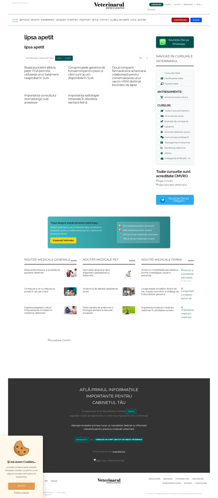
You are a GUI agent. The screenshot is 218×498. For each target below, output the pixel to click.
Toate (74, 261)
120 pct (177, 4)
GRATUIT (131, 411)
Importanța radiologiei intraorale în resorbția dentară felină (83, 99)
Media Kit (47, 495)
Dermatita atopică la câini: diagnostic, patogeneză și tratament (96, 273)
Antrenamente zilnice (176, 97)
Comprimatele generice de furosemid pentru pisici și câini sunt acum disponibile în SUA (86, 73)
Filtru (59, 58)
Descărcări (198, 479)
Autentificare (180, 20)
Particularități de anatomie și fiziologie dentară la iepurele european (98, 310)
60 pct (168, 4)
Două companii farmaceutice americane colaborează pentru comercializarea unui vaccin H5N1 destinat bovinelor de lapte (129, 76)
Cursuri (196, 20)
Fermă (54, 481)
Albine (167, 153)
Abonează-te (81, 440)
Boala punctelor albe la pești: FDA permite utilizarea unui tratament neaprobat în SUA (41, 73)
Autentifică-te (119, 452)
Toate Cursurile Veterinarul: (178, 110)
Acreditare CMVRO (171, 483)
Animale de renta (174, 116)
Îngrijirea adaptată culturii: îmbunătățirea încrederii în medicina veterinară (38, 310)
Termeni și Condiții (47, 492)
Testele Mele (171, 83)
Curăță (68, 58)
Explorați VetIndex (63, 240)
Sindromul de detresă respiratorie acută (100, 290)
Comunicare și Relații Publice (178, 137)
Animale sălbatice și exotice (178, 132)
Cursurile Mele (172, 73)
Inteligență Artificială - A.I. (177, 158)
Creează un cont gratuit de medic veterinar (119, 440)
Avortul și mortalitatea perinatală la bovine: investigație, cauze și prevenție (159, 273)
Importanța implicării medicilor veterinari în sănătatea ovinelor (157, 309)
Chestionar (201, 483)
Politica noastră (21, 492)
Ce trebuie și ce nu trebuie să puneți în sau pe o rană (39, 290)
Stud (198, 4)
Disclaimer (61, 492)
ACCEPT (21, 486)
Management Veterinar (177, 142)
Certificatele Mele (173, 78)
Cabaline (169, 126)
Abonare (156, 4)
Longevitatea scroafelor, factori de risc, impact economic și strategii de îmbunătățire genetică (160, 291)
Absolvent (188, 4)
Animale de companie (176, 121)
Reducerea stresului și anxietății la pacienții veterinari (42, 271)
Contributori (182, 479)
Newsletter (154, 479)
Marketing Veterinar (175, 147)
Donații (188, 483)
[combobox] (175, 9)
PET (46, 481)
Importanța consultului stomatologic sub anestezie (40, 99)
